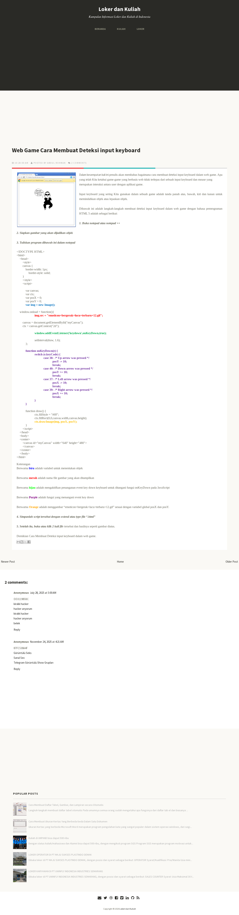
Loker (140, 29)
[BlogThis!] (22, 542)
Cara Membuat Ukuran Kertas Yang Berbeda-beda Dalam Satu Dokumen (68, 821)
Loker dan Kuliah (119, 8)
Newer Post (8, 561)
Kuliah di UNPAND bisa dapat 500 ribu (49, 838)
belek (17, 623)
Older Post (232, 561)
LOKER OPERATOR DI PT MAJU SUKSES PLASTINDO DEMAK (60, 854)
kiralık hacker (21, 604)
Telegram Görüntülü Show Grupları (33, 662)
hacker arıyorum (23, 608)
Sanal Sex (19, 658)
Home (120, 561)
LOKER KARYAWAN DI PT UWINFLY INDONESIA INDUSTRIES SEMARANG (66, 871)
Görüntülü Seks (23, 653)
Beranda (100, 29)
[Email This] (18, 542)
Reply (17, 629)
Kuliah (121, 29)
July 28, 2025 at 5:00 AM (43, 592)
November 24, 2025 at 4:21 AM (47, 641)
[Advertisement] (119, 61)
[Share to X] (25, 542)
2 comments (79, 163)
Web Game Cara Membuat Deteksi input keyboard (76, 150)
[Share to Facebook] (29, 542)
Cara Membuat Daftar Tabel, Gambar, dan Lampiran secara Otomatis (66, 805)
